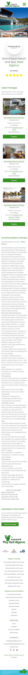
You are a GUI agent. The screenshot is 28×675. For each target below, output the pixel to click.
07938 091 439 (14, 647)
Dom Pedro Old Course (14, 577)
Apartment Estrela (14, 603)
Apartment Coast (14, 600)
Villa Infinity (14, 615)
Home (14, 624)
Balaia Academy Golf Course (14, 568)
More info (7, 673)
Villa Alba (14, 612)
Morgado (15, 127)
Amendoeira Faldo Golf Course (14, 565)
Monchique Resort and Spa (14, 118)
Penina (14, 130)
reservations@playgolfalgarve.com (14, 644)
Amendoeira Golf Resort (14, 594)
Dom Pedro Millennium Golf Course (14, 574)
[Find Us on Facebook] (10, 650)
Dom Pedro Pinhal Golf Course (14, 580)
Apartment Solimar (14, 606)
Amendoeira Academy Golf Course (14, 562)
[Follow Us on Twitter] (17, 650)
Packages (14, 627)
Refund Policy (14, 633)
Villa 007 (14, 609)
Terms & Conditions (14, 630)
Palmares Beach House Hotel (14, 597)
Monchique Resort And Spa (14, 161)
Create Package (10, 524)
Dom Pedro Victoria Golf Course (14, 583)
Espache (11, 217)
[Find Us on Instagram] (13, 650)
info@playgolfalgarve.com (14, 641)
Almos (20, 127)
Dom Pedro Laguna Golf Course (14, 571)
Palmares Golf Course (14, 586)
